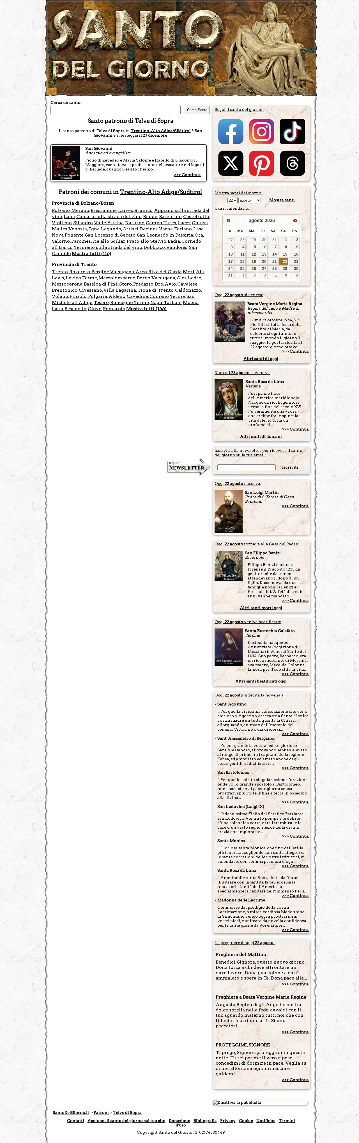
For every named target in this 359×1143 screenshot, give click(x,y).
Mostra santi (282, 200)
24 (230, 268)
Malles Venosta (69, 229)
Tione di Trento (155, 290)
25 (242, 268)
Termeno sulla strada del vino (108, 247)
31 (274, 239)
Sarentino (170, 216)
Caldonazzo (188, 290)
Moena (191, 302)
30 (264, 239)
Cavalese (187, 284)
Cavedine (137, 296)
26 (254, 268)
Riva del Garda (164, 271)
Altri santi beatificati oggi (261, 681)
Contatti (75, 1120)
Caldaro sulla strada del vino (109, 216)
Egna (94, 229)
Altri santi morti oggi (261, 608)
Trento (60, 271)
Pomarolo (114, 308)
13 (264, 254)
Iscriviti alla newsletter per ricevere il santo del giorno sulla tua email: (258, 452)
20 (264, 261)
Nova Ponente (68, 235)
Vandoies (176, 247)
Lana (69, 216)
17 (230, 261)
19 (254, 261)
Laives (125, 210)
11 (242, 254)
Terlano (183, 229)
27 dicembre (155, 135)
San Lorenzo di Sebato (110, 235)
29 (254, 239)
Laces (184, 222)
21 (274, 261)
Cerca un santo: (66, 102)
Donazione (179, 1120)
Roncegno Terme (129, 302)
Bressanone (104, 210)
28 (242, 239)
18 (242, 261)
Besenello (75, 308)
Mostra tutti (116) (91, 253)
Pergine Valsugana (112, 271)
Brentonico (64, 290)
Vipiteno (62, 222)
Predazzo (143, 284)
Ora (199, 235)
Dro (159, 284)
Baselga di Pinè (101, 284)
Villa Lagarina (119, 290)
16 (296, 254)
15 (285, 254)
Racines (149, 229)
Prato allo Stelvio (146, 241)
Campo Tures (161, 222)
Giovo (95, 308)
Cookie (246, 1120)
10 (230, 254)
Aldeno (117, 296)
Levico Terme (81, 278)
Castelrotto (196, 216)
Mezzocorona (67, 284)
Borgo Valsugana (156, 278)
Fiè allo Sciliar (108, 241)
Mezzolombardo (116, 278)
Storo (125, 284)
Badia (174, 241)
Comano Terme (167, 296)
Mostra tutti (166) (146, 308)
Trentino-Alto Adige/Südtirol (161, 130)
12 (254, 254)
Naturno (134, 222)
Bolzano (61, 210)
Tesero (101, 302)
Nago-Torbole (165, 302)
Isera (57, 308)
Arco (141, 271)
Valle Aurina (109, 222)
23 (296, 261)
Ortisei (131, 229)
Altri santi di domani (261, 436)
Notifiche (265, 1120)
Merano (80, 210)
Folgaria (97, 296)
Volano (60, 296)
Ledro (194, 278)
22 (285, 261)
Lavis (58, 278)
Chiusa (200, 222)
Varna (166, 229)
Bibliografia (205, 1120)
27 (230, 239)
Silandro (83, 222)
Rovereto (79, 271)
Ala (200, 271)
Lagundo (111, 229)
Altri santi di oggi (260, 358)
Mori (188, 271)
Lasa (198, 229)
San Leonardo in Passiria (165, 235)
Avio (170, 284)
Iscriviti (290, 467)
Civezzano (90, 290)
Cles (182, 278)
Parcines (81, 241)
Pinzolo (78, 296)
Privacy (228, 1120)
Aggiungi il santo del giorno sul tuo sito (126, 1120)
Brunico (143, 210)
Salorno (61, 241)
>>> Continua (187, 174)
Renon (150, 216)
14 (274, 254)
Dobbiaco (154, 247)
